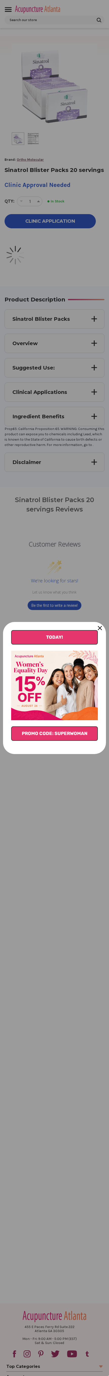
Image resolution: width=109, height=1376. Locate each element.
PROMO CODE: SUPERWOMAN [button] (54, 733)
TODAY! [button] (54, 637)
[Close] (100, 628)
